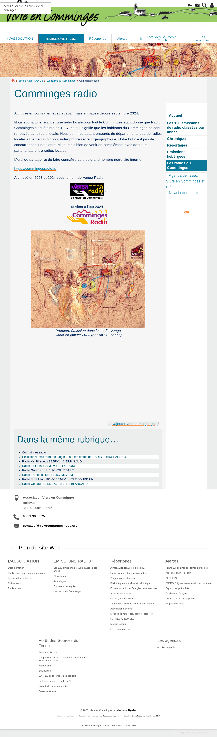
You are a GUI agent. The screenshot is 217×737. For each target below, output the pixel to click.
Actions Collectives (49, 652)
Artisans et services (120, 593)
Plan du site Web (40, 548)
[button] (190, 5)
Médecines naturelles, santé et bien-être (132, 613)
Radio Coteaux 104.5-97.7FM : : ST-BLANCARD (55, 484)
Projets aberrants (174, 603)
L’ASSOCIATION (23, 561)
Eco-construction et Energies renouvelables (133, 588)
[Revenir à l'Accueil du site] (15, 81)
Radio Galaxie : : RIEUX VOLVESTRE (48, 470)
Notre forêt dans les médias (53, 686)
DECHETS (171, 578)
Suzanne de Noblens (111, 716)
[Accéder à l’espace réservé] (212, 5)
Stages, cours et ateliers (123, 578)
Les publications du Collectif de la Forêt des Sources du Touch (62, 659)
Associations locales (121, 608)
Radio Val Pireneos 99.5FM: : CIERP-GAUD (52, 461)
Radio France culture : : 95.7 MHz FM (47, 475)
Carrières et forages (176, 593)
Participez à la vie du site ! (194, 733)
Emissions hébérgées (64, 586)
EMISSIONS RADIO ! (30, 80)
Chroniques (59, 576)
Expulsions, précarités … (178, 588)
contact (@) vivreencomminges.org (50, 525)
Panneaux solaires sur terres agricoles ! (186, 567)
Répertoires (121, 561)
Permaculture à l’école (20, 578)
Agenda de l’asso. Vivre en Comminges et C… (185, 181)
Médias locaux (118, 624)
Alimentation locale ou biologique (128, 567)
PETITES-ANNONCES (122, 618)
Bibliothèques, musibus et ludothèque (130, 583)
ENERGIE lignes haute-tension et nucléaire (188, 583)
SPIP (158, 716)
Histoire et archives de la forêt (55, 681)
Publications (14, 588)
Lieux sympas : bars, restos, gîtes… (129, 573)
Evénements (14, 583)
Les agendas (169, 640)
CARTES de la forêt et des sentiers (57, 675)
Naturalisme (45, 665)
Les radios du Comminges (61, 80)
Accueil (175, 115)
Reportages (59, 581)
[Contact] (197, 5)
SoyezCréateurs (138, 716)
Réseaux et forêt (47, 691)
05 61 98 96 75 (34, 516)
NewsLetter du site (184, 193)
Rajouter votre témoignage (133, 424)
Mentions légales (126, 710)
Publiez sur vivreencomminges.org (26, 573)
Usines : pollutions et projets (180, 598)
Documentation (16, 567)
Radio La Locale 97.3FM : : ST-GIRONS (49, 466)
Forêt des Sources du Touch (58, 643)
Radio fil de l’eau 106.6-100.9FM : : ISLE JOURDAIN (57, 479)
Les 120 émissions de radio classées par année (75, 569)
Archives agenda (166, 647)
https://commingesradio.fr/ (35, 168)
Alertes (171, 561)
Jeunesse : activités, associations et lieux (132, 603)
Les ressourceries (120, 629)
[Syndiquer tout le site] (186, 212)
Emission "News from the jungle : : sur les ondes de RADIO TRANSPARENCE (75, 457)
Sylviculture (45, 670)
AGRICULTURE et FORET (179, 573)
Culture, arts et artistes (122, 598)
